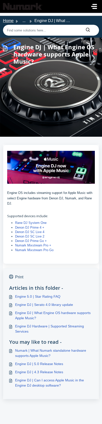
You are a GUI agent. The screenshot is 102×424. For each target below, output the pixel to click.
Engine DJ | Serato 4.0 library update (44, 305)
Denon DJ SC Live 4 (29, 232)
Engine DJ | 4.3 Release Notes (39, 372)
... (24, 21)
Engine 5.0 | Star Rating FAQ (37, 296)
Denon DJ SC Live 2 (29, 236)
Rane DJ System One (31, 223)
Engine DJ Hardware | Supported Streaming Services (49, 328)
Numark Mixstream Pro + (33, 245)
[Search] (88, 30)
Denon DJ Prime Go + (31, 241)
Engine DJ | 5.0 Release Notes (39, 364)
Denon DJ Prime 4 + (29, 227)
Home (8, 21)
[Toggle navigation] (94, 6)
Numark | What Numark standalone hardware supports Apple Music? (50, 353)
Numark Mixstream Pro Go (34, 250)
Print (19, 277)
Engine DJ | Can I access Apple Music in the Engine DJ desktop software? (49, 382)
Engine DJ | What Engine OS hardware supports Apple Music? (53, 315)
